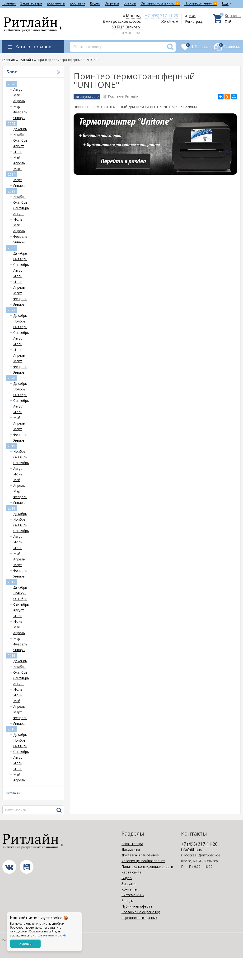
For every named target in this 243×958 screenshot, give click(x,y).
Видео (95, 3)
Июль (17, 219)
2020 (11, 378)
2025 (11, 123)
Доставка (77, 3)
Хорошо (25, 943)
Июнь (17, 151)
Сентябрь (21, 208)
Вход (193, 15)
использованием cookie (49, 935)
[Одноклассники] (227, 96)
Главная (9, 3)
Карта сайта (131, 872)
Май (16, 95)
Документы (56, 3)
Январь (19, 118)
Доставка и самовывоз (140, 855)
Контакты (129, 889)
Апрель (19, 100)
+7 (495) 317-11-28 (161, 15)
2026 (11, 84)
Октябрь (20, 140)
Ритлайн (13, 793)
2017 (11, 582)
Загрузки (112, 3)
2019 (11, 446)
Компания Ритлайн (123, 96)
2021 (11, 310)
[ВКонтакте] (221, 96)
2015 (11, 729)
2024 (11, 174)
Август (18, 89)
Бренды (130, 3)
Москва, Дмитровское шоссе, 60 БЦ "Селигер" (122, 21)
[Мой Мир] (234, 96)
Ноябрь (19, 134)
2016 (11, 655)
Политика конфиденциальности (147, 866)
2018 (11, 508)
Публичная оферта (137, 906)
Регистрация (195, 21)
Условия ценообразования (143, 861)
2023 (11, 191)
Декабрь (20, 129)
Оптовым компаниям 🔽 (160, 3)
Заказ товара (31, 3)
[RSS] (58, 72)
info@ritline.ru (167, 21)
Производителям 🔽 (200, 3)
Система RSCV (133, 895)
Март (17, 106)
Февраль (20, 112)
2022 (11, 248)
